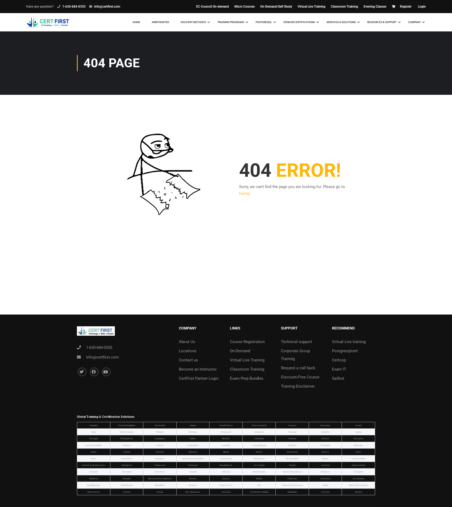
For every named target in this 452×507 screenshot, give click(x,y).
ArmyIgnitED (160, 22)
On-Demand (240, 351)
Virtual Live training (349, 341)
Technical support (296, 341)
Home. (245, 193)
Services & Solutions (341, 22)
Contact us (188, 360)
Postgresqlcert (345, 351)
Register (405, 6)
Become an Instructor (198, 369)
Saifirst (338, 378)
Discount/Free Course (300, 377)
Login (422, 6)
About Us (187, 341)
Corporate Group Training (295, 355)
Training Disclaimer (298, 386)
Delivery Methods (193, 22)
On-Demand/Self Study (276, 6)
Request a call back (298, 368)
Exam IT (339, 369)
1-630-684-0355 (74, 6)
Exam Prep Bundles (246, 378)
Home (136, 22)
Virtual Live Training (311, 6)
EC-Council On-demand (212, 6)
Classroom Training (344, 6)
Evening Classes (375, 6)
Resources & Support (382, 22)
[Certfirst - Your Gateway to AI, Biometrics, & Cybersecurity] (47, 22)
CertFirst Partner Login (198, 378)
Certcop (339, 360)
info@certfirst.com (107, 6)
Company (414, 22)
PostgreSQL (264, 22)
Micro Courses (244, 6)
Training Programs (230, 22)
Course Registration (247, 341)
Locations (187, 351)
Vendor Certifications (299, 22)
